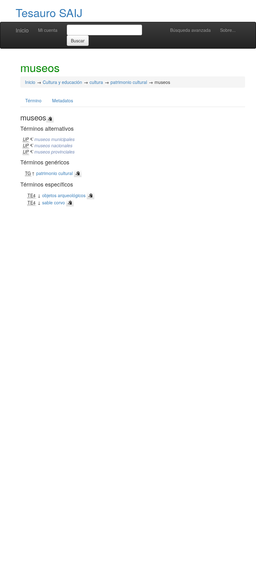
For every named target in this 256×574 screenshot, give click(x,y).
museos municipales (54, 139)
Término (33, 100)
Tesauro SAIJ (49, 12)
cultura (96, 82)
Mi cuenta (47, 30)
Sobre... (228, 30)
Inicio (22, 30)
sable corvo (53, 202)
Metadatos (62, 100)
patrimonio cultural (129, 82)
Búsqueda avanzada (190, 30)
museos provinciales (54, 151)
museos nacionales (53, 145)
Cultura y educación (62, 82)
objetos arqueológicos (64, 195)
